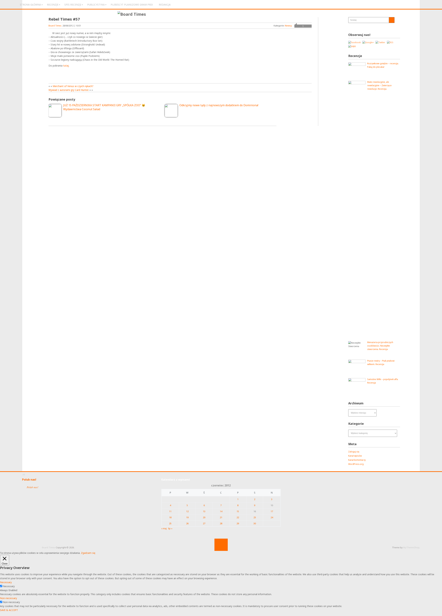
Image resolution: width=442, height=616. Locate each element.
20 (204, 517)
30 (254, 523)
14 (221, 511)
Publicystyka (96, 4)
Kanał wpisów (355, 455)
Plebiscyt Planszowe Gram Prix (132, 4)
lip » (170, 528)
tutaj (66, 65)
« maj (164, 528)
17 (272, 511)
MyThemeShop (411, 547)
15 (238, 511)
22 (238, 517)
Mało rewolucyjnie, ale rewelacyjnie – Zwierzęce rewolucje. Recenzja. (379, 85)
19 (187, 517)
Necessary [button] (6, 582)
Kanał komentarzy (357, 459)
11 (170, 511)
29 (238, 523)
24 (272, 517)
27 (204, 523)
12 (187, 511)
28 (221, 523)
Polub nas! (29, 479)
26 (187, 523)
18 (170, 517)
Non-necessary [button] (8, 598)
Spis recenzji (72, 4)
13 (204, 511)
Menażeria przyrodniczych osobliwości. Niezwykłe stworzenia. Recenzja (380, 346)
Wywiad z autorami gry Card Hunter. (69, 90)
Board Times (55, 25)
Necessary (9, 586)
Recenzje (52, 4)
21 (221, 517)
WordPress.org (356, 464)
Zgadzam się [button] (88, 553)
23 (254, 517)
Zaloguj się (353, 451)
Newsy (288, 25)
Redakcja (165, 4)
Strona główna (30, 4)
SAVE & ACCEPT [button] (9, 610)
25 (170, 523)
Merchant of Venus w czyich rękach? (73, 86)
